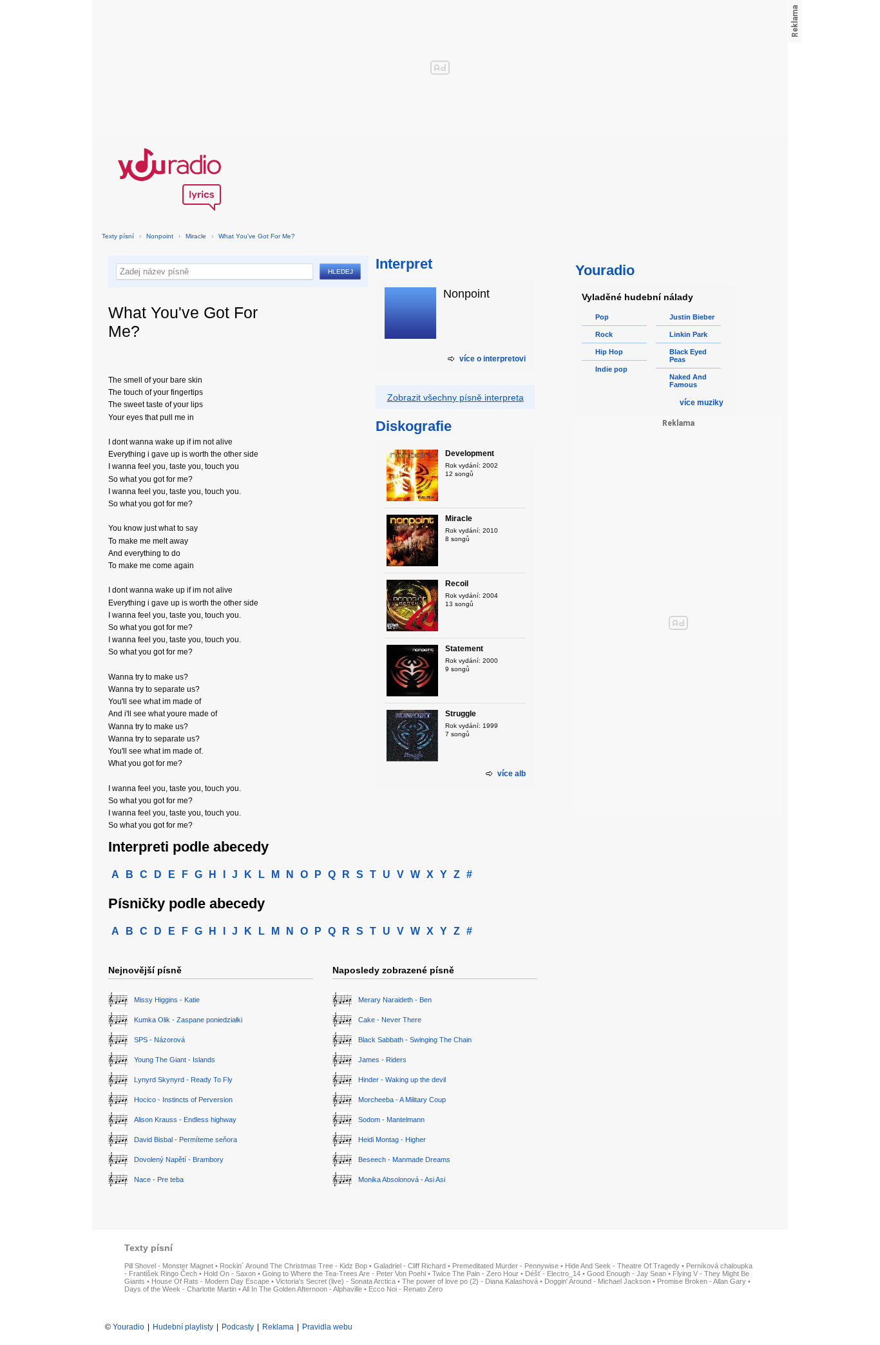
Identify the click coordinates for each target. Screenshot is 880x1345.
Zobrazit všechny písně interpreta (455, 397)
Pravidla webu (327, 1326)
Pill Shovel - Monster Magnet (168, 1266)
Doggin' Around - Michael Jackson (597, 1281)
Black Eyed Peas (688, 355)
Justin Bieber (691, 317)
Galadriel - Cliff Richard (410, 1266)
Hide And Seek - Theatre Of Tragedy (622, 1266)
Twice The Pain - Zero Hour (475, 1273)
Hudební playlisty (183, 1326)
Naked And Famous (688, 380)
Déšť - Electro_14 (552, 1273)
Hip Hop (609, 352)
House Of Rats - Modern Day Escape (210, 1281)
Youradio (128, 1326)
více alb (511, 773)
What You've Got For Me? (256, 236)
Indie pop (611, 369)
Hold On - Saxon (230, 1273)
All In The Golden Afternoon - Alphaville (302, 1289)
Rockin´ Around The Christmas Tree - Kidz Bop (293, 1266)
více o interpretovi (492, 358)
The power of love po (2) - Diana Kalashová (470, 1281)
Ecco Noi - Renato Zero (405, 1289)
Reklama (278, 1326)
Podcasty (238, 1326)
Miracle (196, 236)
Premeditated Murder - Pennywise (505, 1266)
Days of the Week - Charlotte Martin (180, 1289)
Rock (604, 334)
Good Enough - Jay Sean (626, 1273)
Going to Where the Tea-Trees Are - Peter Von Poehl (344, 1273)
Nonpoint (159, 236)
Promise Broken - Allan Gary (701, 1281)
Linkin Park (688, 334)
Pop (602, 317)
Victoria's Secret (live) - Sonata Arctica (336, 1281)
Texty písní (118, 236)
